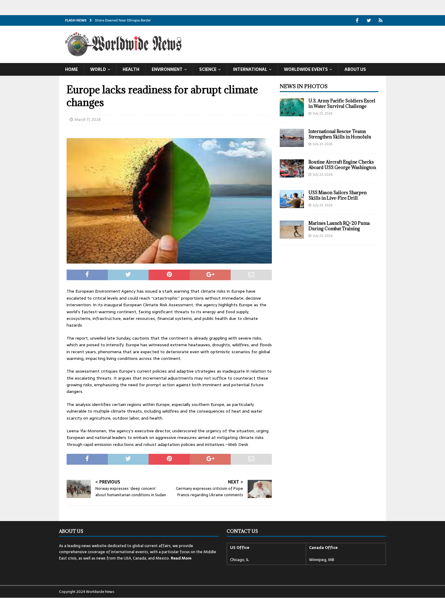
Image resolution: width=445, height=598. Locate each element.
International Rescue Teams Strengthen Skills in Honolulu (339, 134)
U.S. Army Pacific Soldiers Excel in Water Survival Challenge (341, 103)
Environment (167, 69)
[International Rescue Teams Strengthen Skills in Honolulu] (292, 138)
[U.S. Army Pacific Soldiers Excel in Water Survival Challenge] (292, 107)
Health (131, 69)
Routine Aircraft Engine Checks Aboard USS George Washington (342, 164)
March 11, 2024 (87, 119)
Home (71, 69)
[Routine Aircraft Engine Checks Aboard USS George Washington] (292, 168)
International (250, 69)
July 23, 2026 (322, 113)
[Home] (380, 20)
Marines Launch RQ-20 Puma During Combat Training (339, 225)
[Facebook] (357, 20)
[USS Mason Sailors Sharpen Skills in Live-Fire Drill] (292, 199)
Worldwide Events (306, 69)
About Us (355, 69)
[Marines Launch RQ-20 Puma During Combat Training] (292, 230)
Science (207, 69)
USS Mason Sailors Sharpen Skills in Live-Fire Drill (337, 195)
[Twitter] (369, 20)
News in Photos (304, 86)
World (98, 69)
